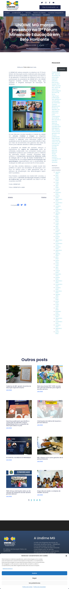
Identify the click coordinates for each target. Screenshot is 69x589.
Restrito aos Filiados (39, 13)
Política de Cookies (27, 587)
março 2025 (57, 230)
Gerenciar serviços (8, 568)
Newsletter (46, 15)
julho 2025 (56, 217)
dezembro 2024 (58, 241)
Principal (6, 13)
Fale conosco (36, 15)
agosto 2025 (57, 213)
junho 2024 (57, 261)
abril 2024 (56, 268)
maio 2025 (57, 224)
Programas (23, 15)
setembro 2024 (58, 251)
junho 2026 (57, 180)
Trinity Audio (26, 67)
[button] (66, 556)
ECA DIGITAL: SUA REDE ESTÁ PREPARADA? (56, 126)
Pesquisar (56, 63)
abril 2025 (56, 227)
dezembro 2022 (58, 319)
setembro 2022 (58, 329)
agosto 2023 (57, 295)
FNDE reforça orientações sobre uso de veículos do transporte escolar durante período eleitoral (56, 145)
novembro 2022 (58, 322)
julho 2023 (56, 298)
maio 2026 (57, 183)
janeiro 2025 (57, 237)
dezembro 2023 (58, 281)
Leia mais (9, 390)
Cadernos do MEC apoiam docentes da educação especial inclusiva (56, 76)
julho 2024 (56, 258)
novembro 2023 (58, 285)
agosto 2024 (57, 254)
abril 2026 (56, 186)
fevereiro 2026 (58, 193)
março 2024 (57, 271)
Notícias (28, 13)
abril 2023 (56, 309)
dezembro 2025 (58, 200)
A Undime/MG (16, 13)
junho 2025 (57, 220)
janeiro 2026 (57, 197)
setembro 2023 (58, 292)
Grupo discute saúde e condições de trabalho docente (56, 158)
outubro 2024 (58, 247)
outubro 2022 (58, 326)
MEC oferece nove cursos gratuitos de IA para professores (56, 133)
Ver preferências (34, 583)
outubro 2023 (58, 288)
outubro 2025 (58, 207)
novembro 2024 (58, 244)
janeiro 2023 (57, 315)
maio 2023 (57, 305)
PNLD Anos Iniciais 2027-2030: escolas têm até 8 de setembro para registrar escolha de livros (56, 88)
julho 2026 (56, 176)
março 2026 (57, 190)
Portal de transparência (55, 13)
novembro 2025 (58, 203)
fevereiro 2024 (58, 275)
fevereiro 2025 (58, 234)
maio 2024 (57, 264)
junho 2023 (57, 302)
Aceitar (34, 573)
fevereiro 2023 (58, 312)
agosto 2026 (57, 173)
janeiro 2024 (57, 278)
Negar (34, 578)
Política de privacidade (39, 587)
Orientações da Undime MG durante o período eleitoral (56, 119)
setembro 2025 (58, 210)
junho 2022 (57, 332)
